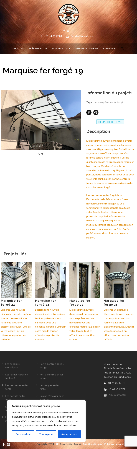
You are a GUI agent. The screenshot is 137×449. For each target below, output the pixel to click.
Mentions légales (92, 444)
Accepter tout (69, 434)
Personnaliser (23, 434)
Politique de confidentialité (119, 444)
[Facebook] (4, 444)
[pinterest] (9, 444)
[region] (46, 421)
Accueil (18, 48)
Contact (109, 48)
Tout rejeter (46, 434)
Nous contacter (117, 394)
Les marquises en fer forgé (108, 102)
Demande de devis (87, 48)
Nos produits (61, 48)
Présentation (38, 48)
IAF (56, 444)
